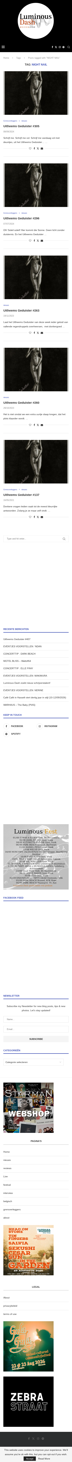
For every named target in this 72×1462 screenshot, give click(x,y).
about (6, 1217)
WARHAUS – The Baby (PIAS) (19, 705)
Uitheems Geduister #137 (21, 495)
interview (8, 1193)
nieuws (7, 1160)
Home (6, 58)
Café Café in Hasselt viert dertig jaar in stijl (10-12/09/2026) (34, 697)
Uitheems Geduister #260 (21, 402)
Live (5, 1176)
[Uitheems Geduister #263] (36, 277)
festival (7, 1184)
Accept (29, 1458)
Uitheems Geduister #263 (21, 310)
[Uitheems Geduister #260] (36, 369)
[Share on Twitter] (38, 148)
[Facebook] (52, 47)
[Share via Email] (42, 148)
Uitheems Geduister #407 (16, 639)
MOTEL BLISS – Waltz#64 (17, 661)
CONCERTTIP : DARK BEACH (19, 653)
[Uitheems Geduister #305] (36, 93)
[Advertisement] (36, 585)
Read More (44, 1458)
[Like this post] (30, 148)
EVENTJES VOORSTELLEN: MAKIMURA (25, 675)
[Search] (68, 47)
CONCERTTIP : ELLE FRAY (18, 668)
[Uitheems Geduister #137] (36, 461)
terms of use (10, 1314)
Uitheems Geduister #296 (21, 218)
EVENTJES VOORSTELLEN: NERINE (23, 690)
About (6, 1297)
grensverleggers (12, 1209)
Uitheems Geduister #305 (21, 126)
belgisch (7, 1201)
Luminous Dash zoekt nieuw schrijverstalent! (26, 683)
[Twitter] (56, 47)
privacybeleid (10, 1305)
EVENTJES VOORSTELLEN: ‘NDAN (22, 646)
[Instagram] (60, 47)
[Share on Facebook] (34, 148)
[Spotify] (63, 47)
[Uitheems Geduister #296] (36, 185)
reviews (7, 1168)
